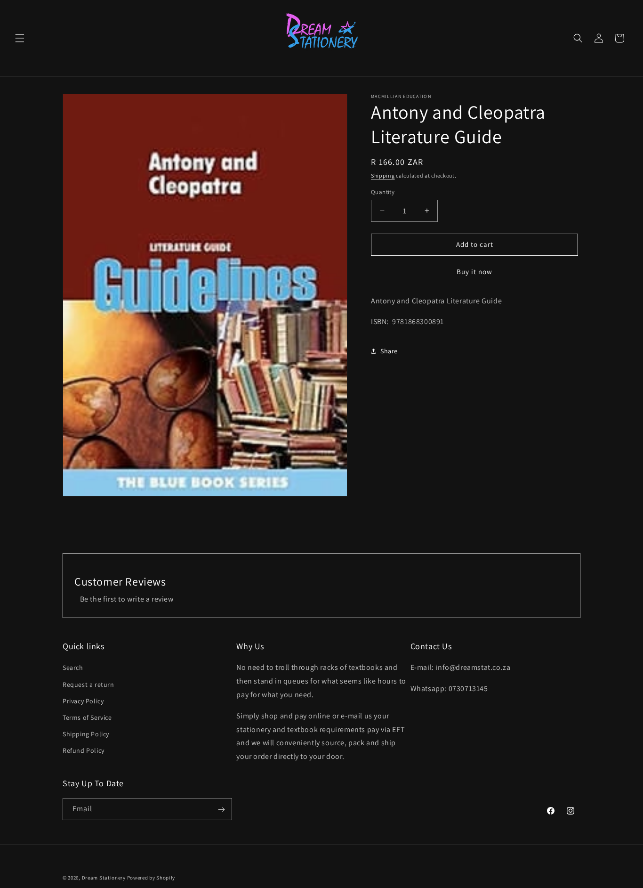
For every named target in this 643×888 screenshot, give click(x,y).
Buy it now (474, 271)
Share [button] (389, 351)
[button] (19, 38)
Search (73, 668)
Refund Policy (83, 751)
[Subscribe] (221, 809)
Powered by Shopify (151, 877)
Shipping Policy (86, 734)
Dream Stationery (104, 877)
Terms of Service (87, 717)
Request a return (88, 684)
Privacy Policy (83, 701)
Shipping (383, 175)
